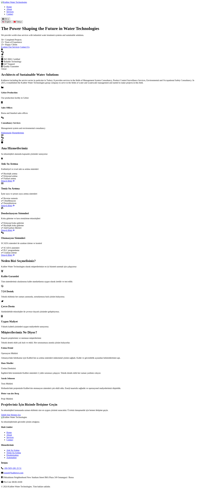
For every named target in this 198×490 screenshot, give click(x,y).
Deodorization (12, 455)
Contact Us (24, 47)
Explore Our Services (10, 47)
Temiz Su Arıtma (13, 453)
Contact (9, 14)
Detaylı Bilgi (7, 181)
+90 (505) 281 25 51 (12, 468)
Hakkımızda (6, 133)
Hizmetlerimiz (18, 133)
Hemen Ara (16, 415)
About (9, 9)
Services (10, 12)
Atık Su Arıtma (12, 450)
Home (9, 7)
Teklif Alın (5, 415)
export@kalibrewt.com (13, 473)
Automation (11, 457)
